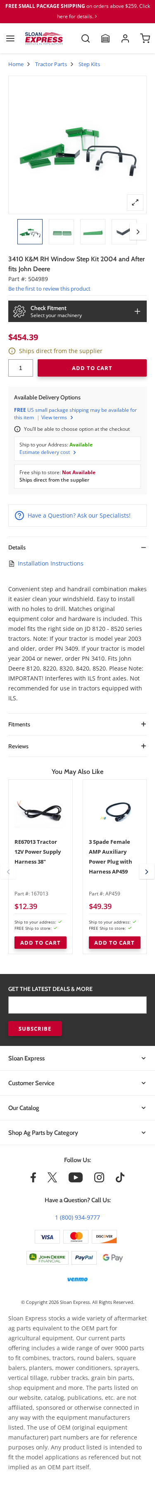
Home (16, 64)
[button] (138, 231)
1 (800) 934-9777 (77, 1217)
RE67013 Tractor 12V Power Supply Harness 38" (37, 851)
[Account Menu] (125, 38)
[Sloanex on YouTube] (76, 1180)
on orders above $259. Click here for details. (77, 11)
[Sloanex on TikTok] (120, 1180)
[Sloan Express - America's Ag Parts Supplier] (44, 38)
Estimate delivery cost (44, 452)
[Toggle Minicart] (145, 38)
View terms (54, 417)
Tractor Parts (51, 64)
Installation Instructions (50, 563)
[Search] (85, 38)
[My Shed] (105, 38)
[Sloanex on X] (52, 1180)
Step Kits (89, 64)
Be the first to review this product (49, 288)
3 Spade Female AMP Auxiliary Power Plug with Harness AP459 (110, 856)
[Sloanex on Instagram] (99, 1180)
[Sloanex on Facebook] (33, 1180)
